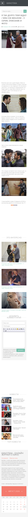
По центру (13, 329)
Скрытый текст (21, 329)
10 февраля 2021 (7, 26)
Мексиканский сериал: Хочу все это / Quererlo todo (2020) (18, 436)
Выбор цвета (19, 329)
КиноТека (12, 3)
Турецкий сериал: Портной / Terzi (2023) (19, 428)
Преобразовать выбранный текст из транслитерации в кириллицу (4, 331)
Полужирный (4, 329)
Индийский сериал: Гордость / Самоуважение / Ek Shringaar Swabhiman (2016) (19, 407)
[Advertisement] (14, 63)
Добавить (20, 350)
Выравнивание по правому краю (15, 329)
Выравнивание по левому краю (11, 329)
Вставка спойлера (6, 331)
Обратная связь (14, 458)
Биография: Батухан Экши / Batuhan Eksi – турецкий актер (19, 414)
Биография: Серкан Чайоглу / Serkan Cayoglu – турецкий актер (19, 422)
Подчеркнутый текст (7, 329)
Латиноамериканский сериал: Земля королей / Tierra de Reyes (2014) (19, 400)
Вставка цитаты (23, 329)
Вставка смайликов (17, 329)
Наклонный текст (6, 329)
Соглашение (5, 458)
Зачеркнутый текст (9, 329)
